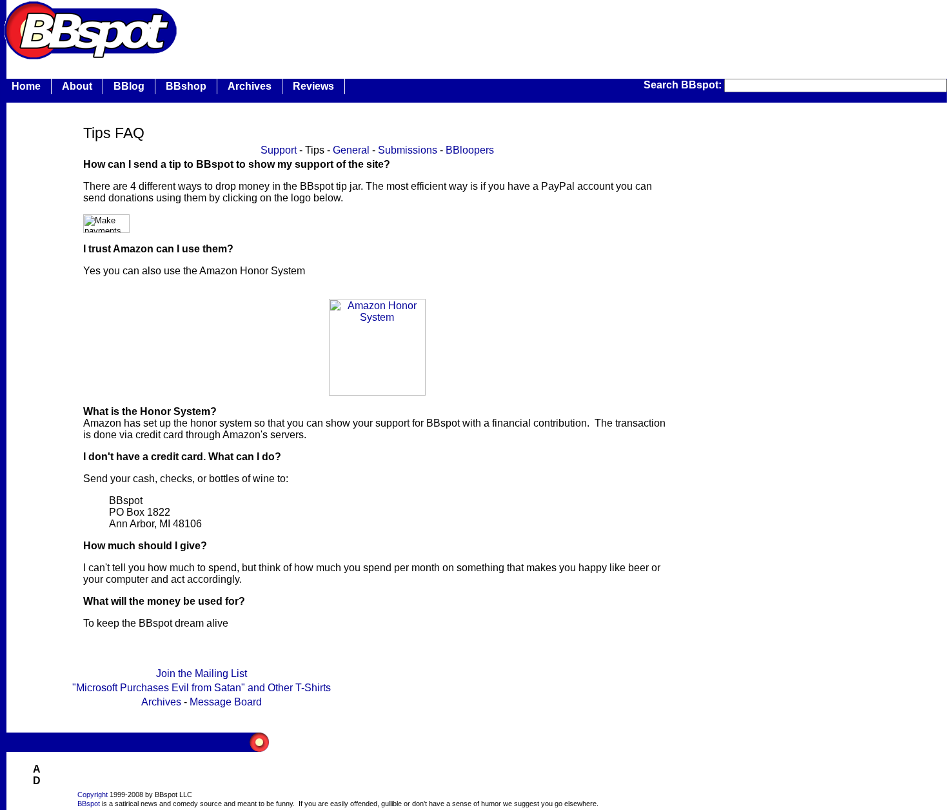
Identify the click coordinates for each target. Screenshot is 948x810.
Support (279, 150)
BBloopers (470, 150)
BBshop (186, 86)
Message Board (226, 701)
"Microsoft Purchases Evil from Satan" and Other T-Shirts (201, 687)
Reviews (313, 86)
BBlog (129, 86)
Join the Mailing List (201, 673)
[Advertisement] (415, 29)
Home (26, 86)
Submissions (407, 150)
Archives (250, 86)
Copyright (92, 794)
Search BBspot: (684, 84)
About (77, 86)
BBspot (88, 803)
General (351, 150)
